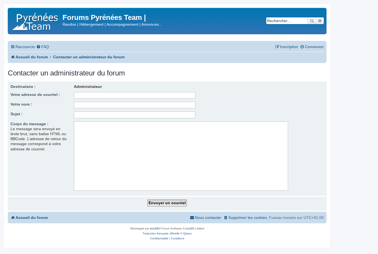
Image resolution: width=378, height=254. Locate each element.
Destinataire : (23, 86)
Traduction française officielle (161, 233)
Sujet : (17, 114)
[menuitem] (42, 47)
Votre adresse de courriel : (35, 94)
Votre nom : (21, 104)
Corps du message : (29, 124)
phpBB (154, 228)
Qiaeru (187, 233)
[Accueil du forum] (36, 20)
